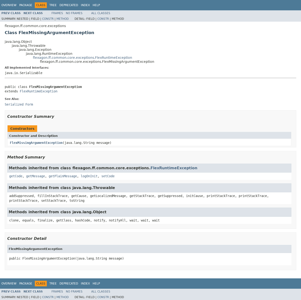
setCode (108, 176)
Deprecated (68, 5)
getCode (15, 176)
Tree (53, 5)
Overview (8, 5)
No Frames (74, 13)
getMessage (35, 176)
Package (25, 5)
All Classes (100, 13)
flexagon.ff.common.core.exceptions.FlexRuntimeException (82, 57)
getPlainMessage (63, 176)
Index (85, 5)
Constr (48, 18)
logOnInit (89, 176)
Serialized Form (19, 104)
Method (62, 18)
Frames (57, 13)
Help (96, 5)
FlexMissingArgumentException (36, 143)
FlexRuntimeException (38, 91)
